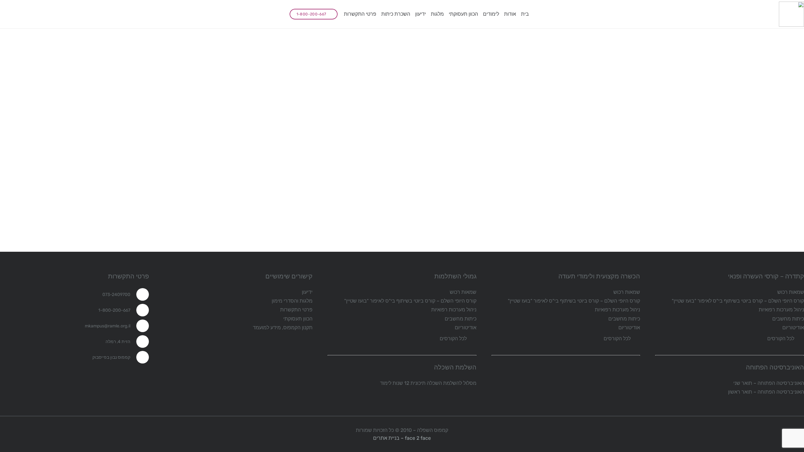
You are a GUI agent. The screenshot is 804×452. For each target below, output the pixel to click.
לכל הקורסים (780, 339)
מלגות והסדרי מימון (292, 301)
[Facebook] (276, 14)
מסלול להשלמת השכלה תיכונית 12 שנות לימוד (428, 383)
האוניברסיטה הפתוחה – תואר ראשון (766, 392)
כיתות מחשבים (788, 319)
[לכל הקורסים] (799, 338)
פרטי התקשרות (296, 310)
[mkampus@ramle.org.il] (139, 326)
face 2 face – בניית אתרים (402, 438)
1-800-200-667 (114, 310)
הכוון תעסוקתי (297, 319)
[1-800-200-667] (139, 310)
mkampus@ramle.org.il (107, 326)
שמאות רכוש (790, 292)
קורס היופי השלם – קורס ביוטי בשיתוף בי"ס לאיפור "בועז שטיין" (738, 301)
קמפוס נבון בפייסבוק (111, 357)
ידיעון (307, 292)
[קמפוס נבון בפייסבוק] (139, 357)
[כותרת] (791, 14)
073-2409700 (116, 294)
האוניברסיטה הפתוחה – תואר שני (768, 383)
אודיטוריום (793, 328)
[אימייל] (261, 14)
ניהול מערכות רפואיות (781, 310)
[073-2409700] (139, 294)
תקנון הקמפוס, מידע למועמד (282, 328)
